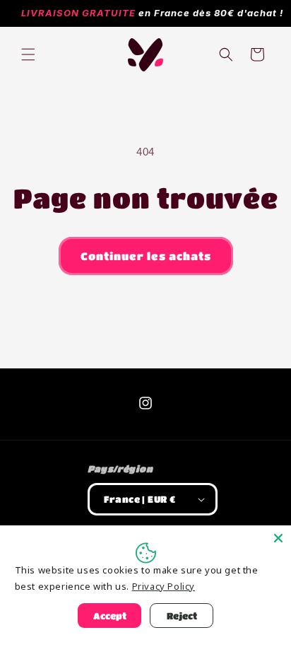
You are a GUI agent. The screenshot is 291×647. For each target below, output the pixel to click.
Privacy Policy (163, 586)
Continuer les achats (146, 256)
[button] (28, 54)
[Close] (278, 538)
